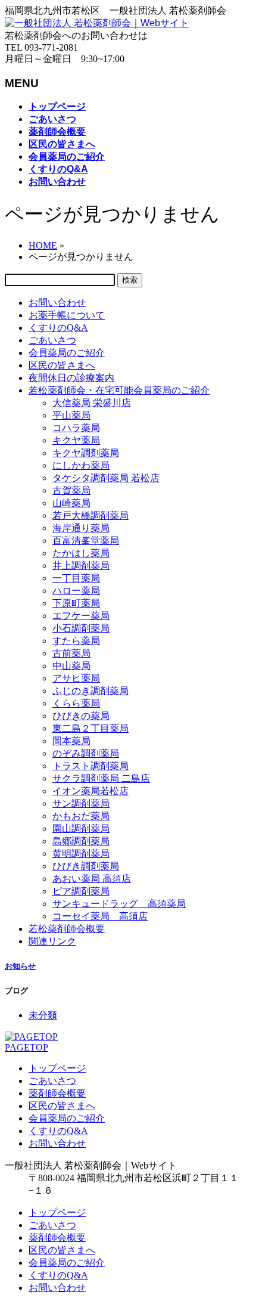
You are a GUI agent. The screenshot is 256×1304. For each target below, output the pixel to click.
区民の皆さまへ (62, 365)
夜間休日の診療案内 (71, 378)
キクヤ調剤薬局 (85, 453)
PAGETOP (26, 1047)
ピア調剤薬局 (81, 891)
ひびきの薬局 (81, 716)
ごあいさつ (52, 340)
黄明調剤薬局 (81, 853)
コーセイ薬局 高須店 (100, 916)
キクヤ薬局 (76, 440)
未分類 (43, 1015)
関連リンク (52, 941)
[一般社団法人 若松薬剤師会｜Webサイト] (97, 23)
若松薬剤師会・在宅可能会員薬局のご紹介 (119, 390)
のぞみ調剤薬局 (85, 753)
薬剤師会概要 (57, 1093)
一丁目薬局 (76, 578)
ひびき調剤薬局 (85, 866)
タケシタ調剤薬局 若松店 (106, 478)
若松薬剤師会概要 (67, 929)
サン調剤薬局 (81, 803)
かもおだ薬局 (81, 816)
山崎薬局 (71, 503)
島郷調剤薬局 (81, 841)
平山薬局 (71, 415)
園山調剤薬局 (81, 828)
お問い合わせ (57, 303)
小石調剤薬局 (81, 628)
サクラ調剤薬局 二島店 (101, 778)
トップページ (57, 1068)
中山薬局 (71, 666)
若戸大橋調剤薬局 (90, 515)
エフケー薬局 (81, 616)
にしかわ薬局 (81, 465)
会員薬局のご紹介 (67, 353)
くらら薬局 (76, 703)
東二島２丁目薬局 (90, 728)
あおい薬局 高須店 (91, 879)
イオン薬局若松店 (90, 791)
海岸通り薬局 (81, 528)
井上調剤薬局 (81, 565)
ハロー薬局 (76, 591)
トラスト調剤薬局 (90, 766)
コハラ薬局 (76, 428)
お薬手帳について (67, 315)
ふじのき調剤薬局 (90, 691)
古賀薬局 (71, 490)
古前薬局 (71, 653)
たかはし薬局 (81, 553)
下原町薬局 (76, 603)
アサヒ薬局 (76, 678)
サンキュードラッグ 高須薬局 (119, 904)
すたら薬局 (76, 641)
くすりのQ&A (58, 328)
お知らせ (20, 966)
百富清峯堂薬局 (85, 540)
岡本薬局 (71, 741)
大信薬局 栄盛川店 (91, 403)
